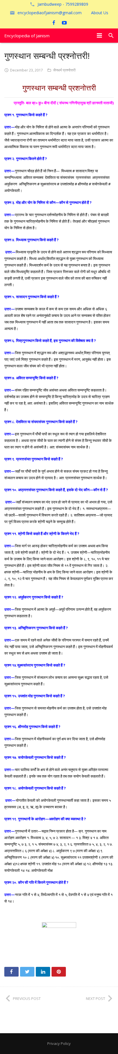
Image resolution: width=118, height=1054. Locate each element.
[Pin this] (59, 972)
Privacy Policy (59, 1043)
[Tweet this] (27, 972)
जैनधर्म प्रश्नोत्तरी (64, 70)
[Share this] (11, 972)
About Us (99, 12)
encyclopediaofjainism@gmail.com (49, 12)
